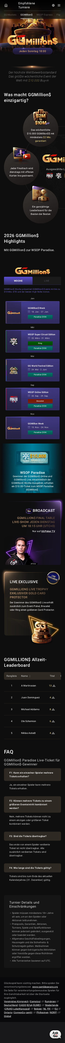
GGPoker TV (48, 531)
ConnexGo (19, 1012)
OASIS (22, 1005)
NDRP (53, 1012)
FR (48, 1008)
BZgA (30, 1005)
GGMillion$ (26, 14)
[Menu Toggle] (59, 5)
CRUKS (8, 1008)
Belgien (38, 1008)
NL (45, 1008)
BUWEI (36, 1005)
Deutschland (11, 1005)
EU (56, 1008)
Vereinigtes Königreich (16, 1001)
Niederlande (51, 1005)
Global (7, 1016)
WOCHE (18, 280)
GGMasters (10, 14)
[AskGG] (55, 1034)
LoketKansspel (21, 1008)
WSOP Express (44, 14)
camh (29, 1012)
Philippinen (42, 1012)
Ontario (8, 1012)
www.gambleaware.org (45, 986)
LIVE (46, 280)
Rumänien (50, 1001)
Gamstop (35, 1001)
